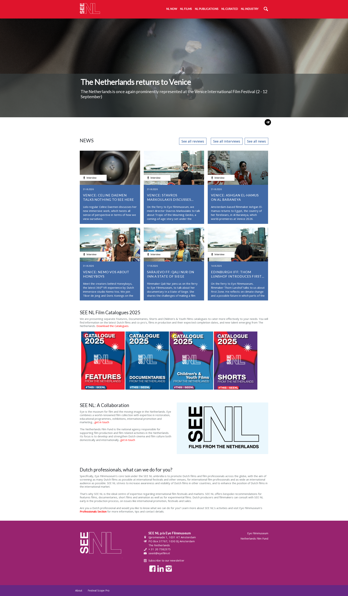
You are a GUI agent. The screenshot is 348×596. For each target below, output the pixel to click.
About (78, 590)
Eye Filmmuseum (257, 533)
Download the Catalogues (112, 326)
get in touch (101, 422)
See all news (256, 141)
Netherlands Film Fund (254, 538)
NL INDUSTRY (249, 8)
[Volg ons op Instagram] (168, 568)
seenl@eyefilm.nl (159, 553)
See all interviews (226, 141)
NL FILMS (186, 8)
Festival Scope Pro (98, 590)
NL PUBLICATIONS (206, 8)
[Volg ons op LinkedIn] (160, 568)
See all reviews (192, 141)
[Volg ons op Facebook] (151, 568)
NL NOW (171, 8)
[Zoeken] (266, 9)
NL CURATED (229, 8)
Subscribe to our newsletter (166, 560)
